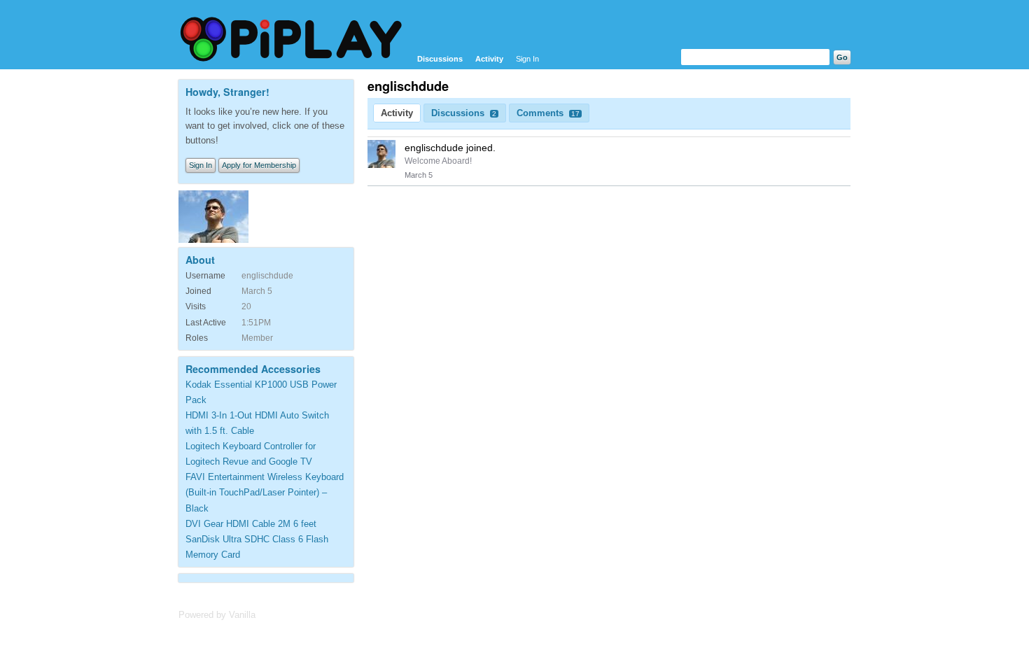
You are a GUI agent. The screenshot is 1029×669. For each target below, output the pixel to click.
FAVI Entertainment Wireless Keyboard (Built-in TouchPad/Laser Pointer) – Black (265, 492)
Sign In (527, 59)
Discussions (440, 59)
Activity (489, 59)
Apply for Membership (259, 165)
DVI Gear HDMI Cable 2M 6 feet (251, 524)
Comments (548, 113)
